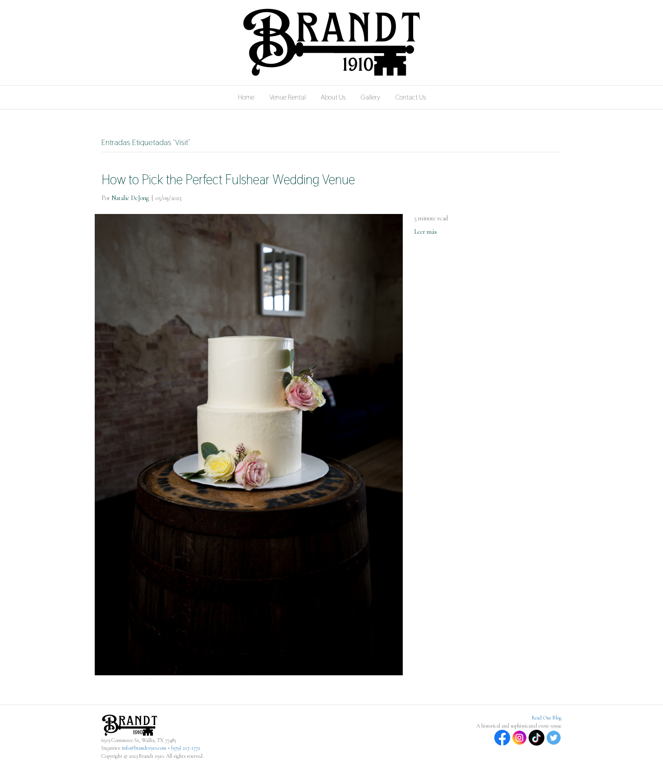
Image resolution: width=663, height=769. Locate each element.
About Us (333, 97)
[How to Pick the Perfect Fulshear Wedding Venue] (249, 444)
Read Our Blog (547, 717)
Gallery (370, 97)
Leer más (425, 232)
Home (246, 97)
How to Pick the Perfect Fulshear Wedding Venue (228, 179)
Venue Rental (287, 97)
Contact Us (410, 97)
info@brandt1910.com (144, 748)
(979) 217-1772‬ (185, 748)
